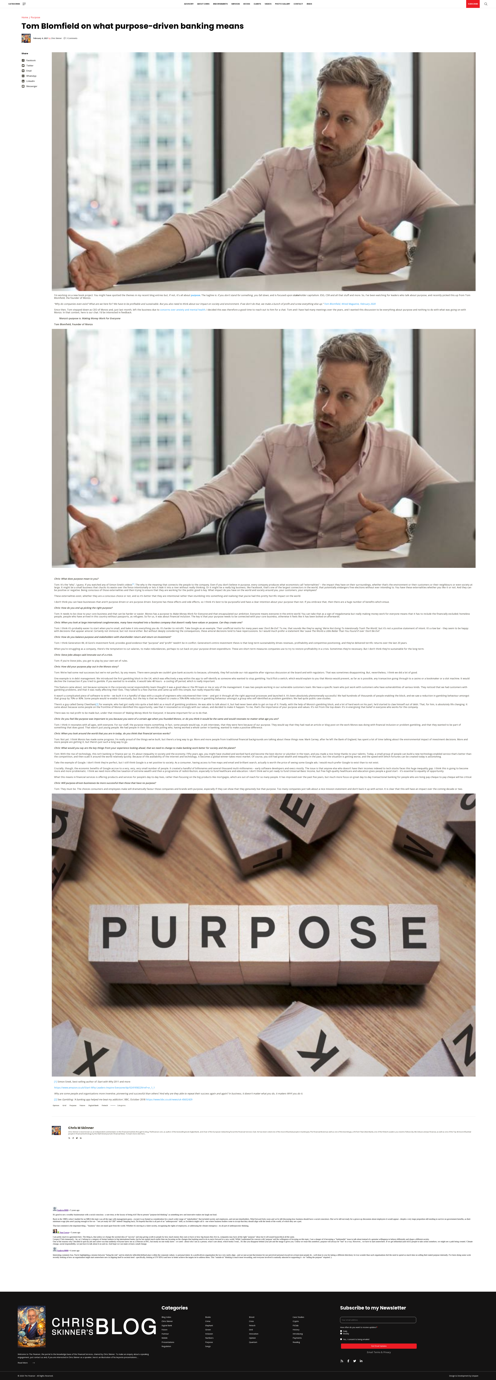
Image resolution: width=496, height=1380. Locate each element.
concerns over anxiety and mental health (182, 309)
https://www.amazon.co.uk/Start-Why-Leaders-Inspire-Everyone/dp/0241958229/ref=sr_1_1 (104, 1087)
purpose (195, 295)
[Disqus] (264, 1171)
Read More (23, 1363)
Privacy (387, 1352)
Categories (14, 4)
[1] (55, 1081)
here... (143, 1134)
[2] (97, 704)
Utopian (475, 1376)
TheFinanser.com (156, 1132)
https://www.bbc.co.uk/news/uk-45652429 (169, 1099)
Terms (377, 1352)
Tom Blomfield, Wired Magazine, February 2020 (349, 303)
